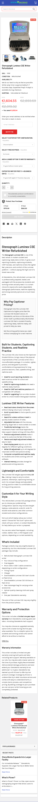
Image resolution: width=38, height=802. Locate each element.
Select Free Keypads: (14, 150)
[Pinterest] (25, 224)
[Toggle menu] (3, 3)
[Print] (12, 224)
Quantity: (6, 183)
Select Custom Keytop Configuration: (17, 139)
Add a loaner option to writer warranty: (19, 160)
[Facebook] (4, 224)
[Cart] (35, 2)
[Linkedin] (21, 224)
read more (6, 772)
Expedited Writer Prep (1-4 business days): (16, 172)
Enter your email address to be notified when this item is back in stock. (18, 118)
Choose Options (19, 720)
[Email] (8, 224)
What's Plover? (8, 777)
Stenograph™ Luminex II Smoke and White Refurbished (19, 726)
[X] (16, 224)
